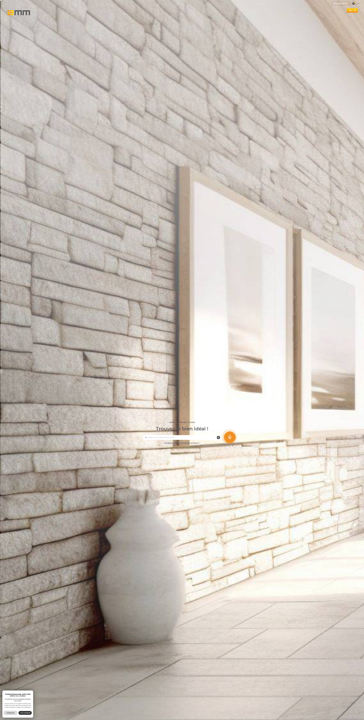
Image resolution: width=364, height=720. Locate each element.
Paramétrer (10, 713)
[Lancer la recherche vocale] (229, 436)
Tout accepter (25, 713)
